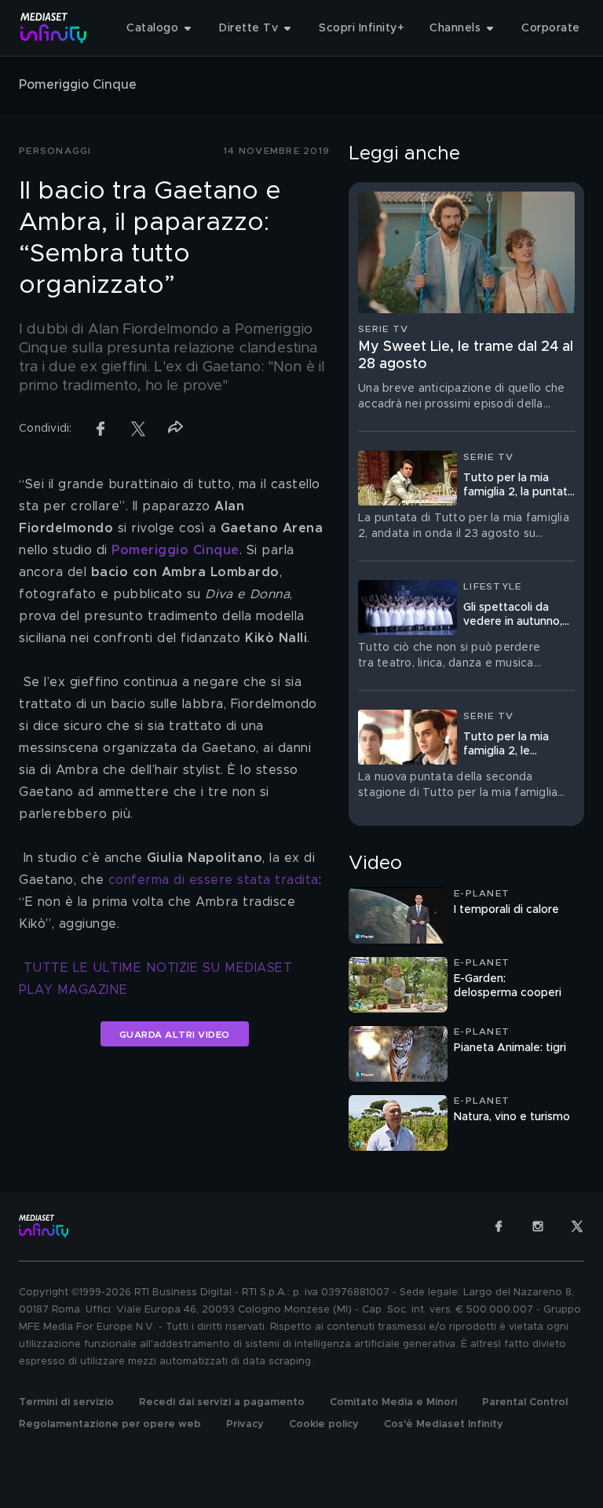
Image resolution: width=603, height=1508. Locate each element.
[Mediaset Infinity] (54, 28)
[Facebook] (499, 1226)
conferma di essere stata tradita (213, 880)
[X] (577, 1226)
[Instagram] (538, 1226)
